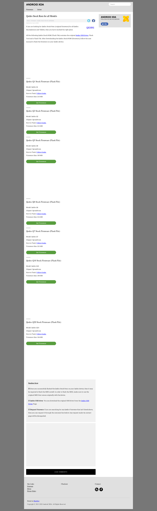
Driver (39, 10)
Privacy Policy (31, 491)
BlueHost (36, 501)
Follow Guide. (41, 93)
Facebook (93, 20)
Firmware (29, 10)
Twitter (88, 20)
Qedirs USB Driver (82, 35)
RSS (96, 489)
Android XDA (35, 4)
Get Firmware (41, 103)
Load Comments (60, 472)
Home (28, 20)
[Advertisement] (61, 61)
